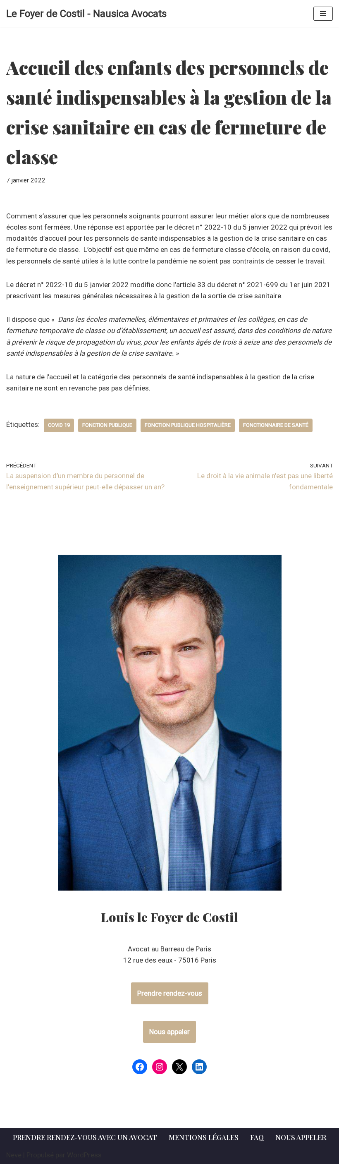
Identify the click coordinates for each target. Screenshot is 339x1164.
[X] (179, 1066)
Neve (13, 1155)
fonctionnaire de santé (275, 425)
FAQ (257, 1137)
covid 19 (59, 425)
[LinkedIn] (199, 1066)
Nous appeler (169, 1031)
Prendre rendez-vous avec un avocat (85, 1137)
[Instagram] (159, 1066)
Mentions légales (204, 1137)
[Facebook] (139, 1066)
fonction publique (107, 425)
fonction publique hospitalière (188, 425)
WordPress (84, 1155)
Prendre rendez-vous (169, 993)
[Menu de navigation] (323, 14)
